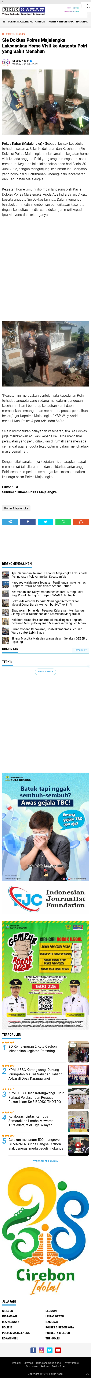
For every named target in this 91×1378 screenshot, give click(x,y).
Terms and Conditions (48, 1362)
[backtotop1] (87, 1374)
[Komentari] (81, 522)
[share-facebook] (28, 522)
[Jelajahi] (86, 6)
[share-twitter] (45, 522)
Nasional (82, 21)
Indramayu (9, 1316)
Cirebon (40, 21)
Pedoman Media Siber (53, 1366)
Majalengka (10, 1322)
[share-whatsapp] (63, 522)
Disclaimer (32, 1366)
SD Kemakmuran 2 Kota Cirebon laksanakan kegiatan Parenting (32, 1048)
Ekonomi (51, 1311)
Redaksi (16, 1362)
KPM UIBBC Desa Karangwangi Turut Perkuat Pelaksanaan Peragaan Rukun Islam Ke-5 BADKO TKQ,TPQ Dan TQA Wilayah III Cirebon (36, 1099)
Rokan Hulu (10, 1338)
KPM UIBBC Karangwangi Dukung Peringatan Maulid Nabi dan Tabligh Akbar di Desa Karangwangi (35, 1074)
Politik (7, 1327)
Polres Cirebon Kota (60, 21)
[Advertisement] (45, 269)
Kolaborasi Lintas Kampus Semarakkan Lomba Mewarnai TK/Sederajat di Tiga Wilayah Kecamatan (31, 1123)
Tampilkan (79, 650)
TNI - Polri (53, 1338)
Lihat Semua (45, 671)
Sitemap (28, 1362)
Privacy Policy (71, 1362)
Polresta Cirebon (58, 1333)
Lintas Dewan (55, 1316)
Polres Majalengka (20, 21)
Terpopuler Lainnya (45, 1161)
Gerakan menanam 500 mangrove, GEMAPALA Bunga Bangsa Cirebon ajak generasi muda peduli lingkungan (36, 1144)
